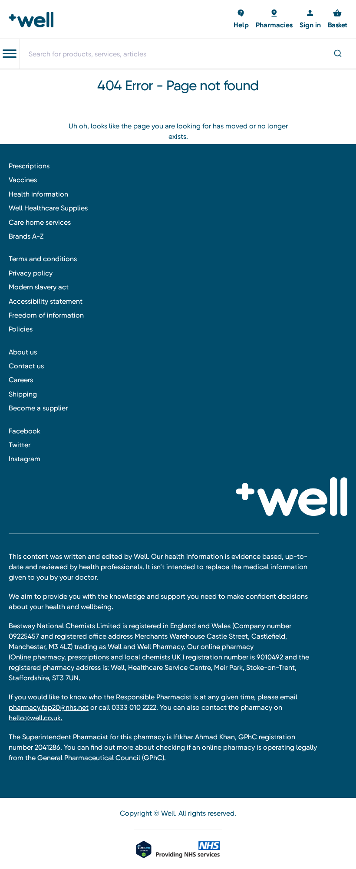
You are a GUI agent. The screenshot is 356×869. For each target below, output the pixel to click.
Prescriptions (29, 166)
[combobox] (187, 54)
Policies (21, 329)
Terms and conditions (43, 259)
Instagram (24, 459)
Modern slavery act (39, 287)
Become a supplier (38, 408)
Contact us (26, 366)
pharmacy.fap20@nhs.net (49, 707)
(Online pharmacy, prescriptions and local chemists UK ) (96, 657)
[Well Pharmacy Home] (34, 19)
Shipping (23, 394)
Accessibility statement (45, 301)
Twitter (19, 445)
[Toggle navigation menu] (9, 53)
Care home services (40, 222)
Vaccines (23, 180)
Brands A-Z (26, 236)
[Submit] (338, 54)
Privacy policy (31, 273)
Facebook (24, 431)
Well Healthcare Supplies (48, 208)
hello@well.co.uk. (36, 718)
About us (23, 352)
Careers (21, 380)
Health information (38, 194)
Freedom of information (46, 315)
